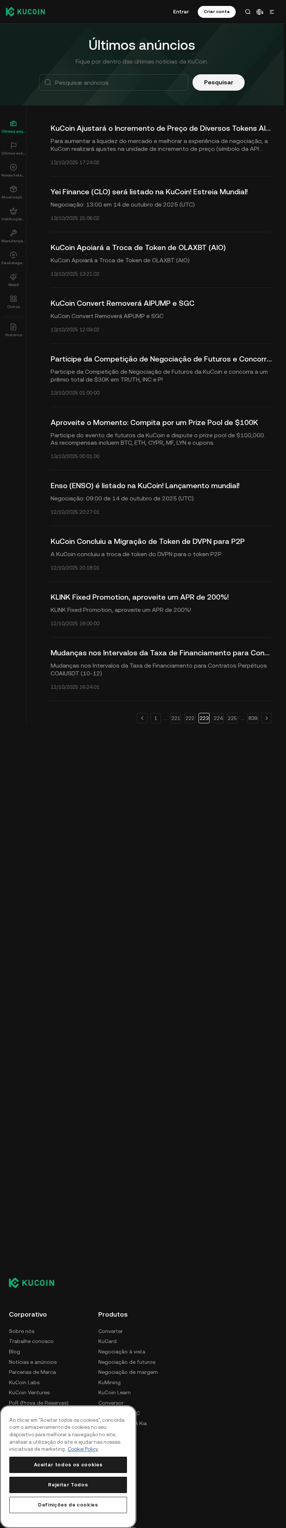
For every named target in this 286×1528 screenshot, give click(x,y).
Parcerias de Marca (32, 1372)
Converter (110, 1331)
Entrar (181, 11)
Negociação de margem (128, 1372)
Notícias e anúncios (33, 1362)
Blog (14, 1352)
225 (232, 718)
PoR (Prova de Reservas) (39, 1403)
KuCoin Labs (24, 1382)
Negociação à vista (121, 1352)
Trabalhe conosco (31, 1341)
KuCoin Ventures (29, 1392)
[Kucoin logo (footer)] (35, 1282)
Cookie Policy (83, 1449)
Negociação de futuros (126, 1362)
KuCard (107, 1341)
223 (204, 718)
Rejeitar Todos (68, 1485)
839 (252, 718)
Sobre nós (21, 1331)
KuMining (109, 1382)
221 (175, 718)
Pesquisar (218, 82)
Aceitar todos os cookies (68, 1464)
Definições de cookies (68, 1505)
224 (218, 718)
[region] (68, 1466)
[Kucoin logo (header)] (25, 11)
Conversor (111, 1403)
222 (189, 718)
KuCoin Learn (114, 1392)
